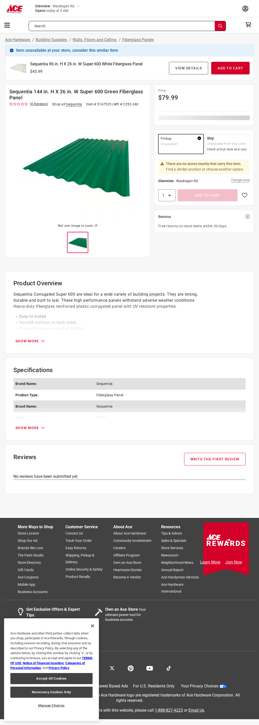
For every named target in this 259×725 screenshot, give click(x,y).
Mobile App (26, 584)
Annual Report (172, 570)
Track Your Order (79, 541)
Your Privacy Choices (199, 686)
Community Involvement (132, 541)
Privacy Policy (59, 668)
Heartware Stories (127, 570)
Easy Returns (76, 548)
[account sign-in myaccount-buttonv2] (246, 8)
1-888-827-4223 (169, 710)
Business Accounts (33, 592)
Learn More (210, 562)
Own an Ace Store (127, 563)
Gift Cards (26, 570)
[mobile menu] (7, 24)
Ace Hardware (18, 39)
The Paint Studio (31, 555)
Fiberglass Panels (138, 39)
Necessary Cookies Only (51, 692)
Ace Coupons (28, 577)
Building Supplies (52, 39)
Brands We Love (30, 548)
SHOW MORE (27, 341)
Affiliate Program (126, 555)
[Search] (220, 26)
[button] (77, 164)
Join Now (233, 562)
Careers (119, 548)
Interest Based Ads (111, 686)
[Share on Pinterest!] (131, 668)
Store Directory (29, 563)
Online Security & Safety (84, 569)
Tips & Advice (171, 533)
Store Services (172, 548)
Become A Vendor (127, 577)
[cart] (250, 25)
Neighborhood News (177, 563)
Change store (240, 180)
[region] (51, 669)
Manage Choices (51, 705)
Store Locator (28, 533)
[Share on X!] (112, 668)
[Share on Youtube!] (149, 668)
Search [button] (40, 26)
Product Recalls (78, 577)
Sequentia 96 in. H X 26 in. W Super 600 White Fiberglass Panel (86, 64)
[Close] (92, 625)
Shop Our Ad (27, 541)
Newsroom (169, 555)
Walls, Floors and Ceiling (95, 39)
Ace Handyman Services (180, 577)
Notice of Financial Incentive (43, 663)
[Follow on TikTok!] (169, 668)
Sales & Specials (173, 541)
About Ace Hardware (129, 533)
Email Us (196, 710)
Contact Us (74, 533)
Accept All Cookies (51, 678)
